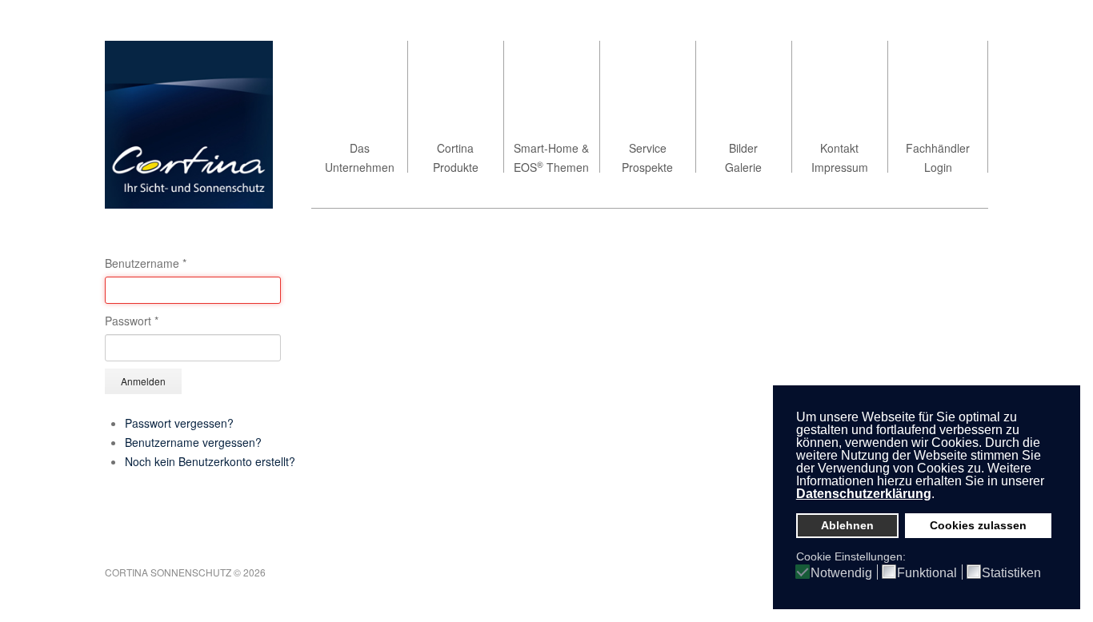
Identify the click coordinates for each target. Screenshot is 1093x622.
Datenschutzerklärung (863, 493)
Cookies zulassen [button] (978, 525)
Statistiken (1011, 573)
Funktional (927, 573)
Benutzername (145, 263)
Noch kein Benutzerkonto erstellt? (210, 461)
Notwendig (841, 573)
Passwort (131, 321)
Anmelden (143, 381)
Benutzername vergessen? (193, 442)
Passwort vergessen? (179, 423)
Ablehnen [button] (847, 525)
